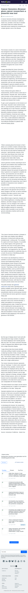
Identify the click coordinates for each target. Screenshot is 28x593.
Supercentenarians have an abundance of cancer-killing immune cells (16, 494)
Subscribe (24, 551)
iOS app (3, 579)
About (3, 585)
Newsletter (17, 586)
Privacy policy (4, 588)
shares (4, 462)
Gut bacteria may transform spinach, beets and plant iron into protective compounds (16, 502)
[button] (26, 1)
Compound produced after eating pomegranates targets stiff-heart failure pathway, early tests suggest (17, 484)
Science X (17, 573)
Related (12, 470)
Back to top (12, 566)
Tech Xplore (17, 572)
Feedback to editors (19, 462)
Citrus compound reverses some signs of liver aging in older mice (16, 521)
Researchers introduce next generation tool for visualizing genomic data (13, 457)
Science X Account (18, 584)
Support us (17, 583)
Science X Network (21, 590)
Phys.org (16, 570)
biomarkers (20, 59)
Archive (16, 587)
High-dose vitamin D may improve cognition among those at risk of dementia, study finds (17, 475)
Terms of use (4, 586)
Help (16, 578)
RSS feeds (4, 580)
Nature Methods (6, 73)
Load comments (14, 542)
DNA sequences (11, 313)
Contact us (4, 570)
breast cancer (10, 123)
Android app (4, 578)
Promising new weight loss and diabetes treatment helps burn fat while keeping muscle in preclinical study (17, 512)
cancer (22, 55)
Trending (4, 470)
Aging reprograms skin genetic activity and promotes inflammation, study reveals (17, 530)
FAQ (15, 579)
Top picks (20, 470)
